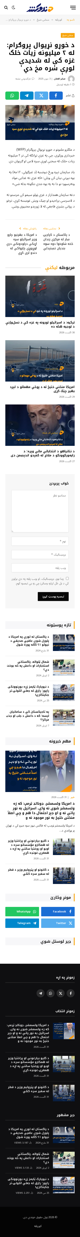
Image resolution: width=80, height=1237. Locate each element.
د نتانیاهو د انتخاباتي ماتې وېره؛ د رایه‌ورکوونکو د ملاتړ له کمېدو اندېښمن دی (43, 453)
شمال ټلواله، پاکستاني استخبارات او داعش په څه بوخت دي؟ (28, 665)
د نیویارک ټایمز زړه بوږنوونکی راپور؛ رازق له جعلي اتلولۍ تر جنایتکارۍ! (28, 690)
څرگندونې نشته (23, 78)
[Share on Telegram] (27, 96)
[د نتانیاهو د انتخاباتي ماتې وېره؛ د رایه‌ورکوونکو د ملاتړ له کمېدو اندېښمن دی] (40, 425)
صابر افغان (59, 78)
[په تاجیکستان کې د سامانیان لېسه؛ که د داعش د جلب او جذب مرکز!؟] (64, 717)
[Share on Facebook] (56, 96)
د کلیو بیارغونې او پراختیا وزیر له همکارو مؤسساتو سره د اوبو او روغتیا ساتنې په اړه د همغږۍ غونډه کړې (28, 846)
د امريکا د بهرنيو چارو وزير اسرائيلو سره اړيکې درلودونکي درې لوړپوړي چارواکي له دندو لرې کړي (21, 244)
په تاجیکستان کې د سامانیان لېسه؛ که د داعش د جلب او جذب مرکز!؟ (27, 715)
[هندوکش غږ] (40, 7)
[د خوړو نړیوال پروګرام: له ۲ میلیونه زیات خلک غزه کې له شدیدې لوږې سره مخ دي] (40, 122)
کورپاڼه (38, 1226)
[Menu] (73, 7)
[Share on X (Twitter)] (41, 96)
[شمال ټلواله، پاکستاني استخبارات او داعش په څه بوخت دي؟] (64, 668)
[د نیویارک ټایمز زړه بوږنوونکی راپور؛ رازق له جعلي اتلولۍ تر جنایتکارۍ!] (64, 692)
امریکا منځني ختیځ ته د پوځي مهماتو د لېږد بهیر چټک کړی (42, 389)
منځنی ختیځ (68, 35)
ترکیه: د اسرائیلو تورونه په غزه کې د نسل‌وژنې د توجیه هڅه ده (40, 324)
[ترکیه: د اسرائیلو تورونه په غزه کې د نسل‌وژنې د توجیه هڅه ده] (40, 296)
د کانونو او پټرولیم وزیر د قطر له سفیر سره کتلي (28, 871)
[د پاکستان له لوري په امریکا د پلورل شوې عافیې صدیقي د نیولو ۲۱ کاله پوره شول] (64, 642)
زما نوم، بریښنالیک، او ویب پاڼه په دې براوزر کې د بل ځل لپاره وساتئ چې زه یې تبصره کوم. (40, 581)
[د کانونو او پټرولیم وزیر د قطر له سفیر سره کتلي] (64, 875)
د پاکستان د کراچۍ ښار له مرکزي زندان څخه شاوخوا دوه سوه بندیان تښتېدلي (58, 241)
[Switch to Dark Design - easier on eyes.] (13, 7)
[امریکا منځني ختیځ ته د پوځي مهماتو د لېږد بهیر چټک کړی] (40, 361)
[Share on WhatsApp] (12, 96)
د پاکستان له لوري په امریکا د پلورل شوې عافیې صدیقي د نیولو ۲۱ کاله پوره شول (28, 640)
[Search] (6, 7)
